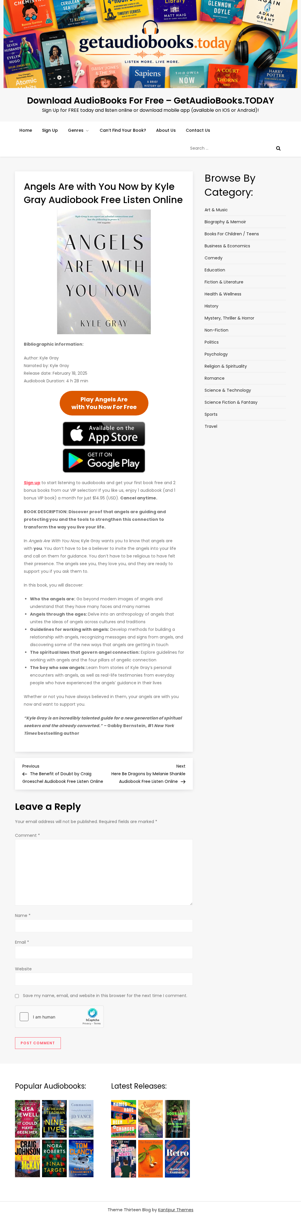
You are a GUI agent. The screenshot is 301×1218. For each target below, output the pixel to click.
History (211, 306)
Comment (27, 835)
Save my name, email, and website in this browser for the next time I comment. (105, 996)
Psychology (216, 354)
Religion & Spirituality (226, 366)
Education (215, 270)
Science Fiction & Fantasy (231, 402)
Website (23, 969)
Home (25, 130)
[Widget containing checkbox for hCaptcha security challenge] (59, 1017)
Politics (212, 342)
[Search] (278, 148)
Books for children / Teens (232, 234)
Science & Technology (228, 390)
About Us (166, 130)
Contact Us (198, 130)
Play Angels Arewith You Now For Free (104, 403)
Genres (75, 130)
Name (23, 915)
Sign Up (50, 130)
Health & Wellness (223, 294)
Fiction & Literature (224, 282)
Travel (211, 426)
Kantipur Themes (175, 1210)
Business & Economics (227, 246)
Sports (211, 414)
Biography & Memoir (225, 222)
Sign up (32, 483)
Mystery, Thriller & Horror (229, 318)
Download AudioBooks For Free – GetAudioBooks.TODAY (150, 100)
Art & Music (216, 210)
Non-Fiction (216, 330)
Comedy (214, 258)
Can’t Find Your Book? (123, 130)
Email (22, 942)
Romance (215, 378)
